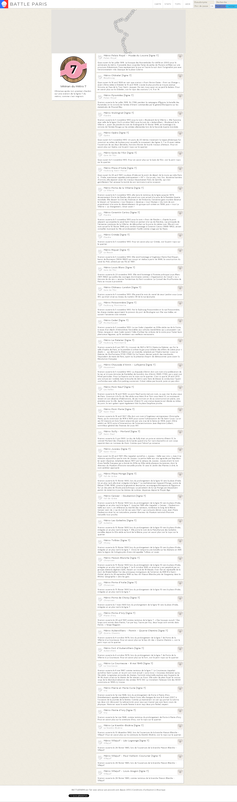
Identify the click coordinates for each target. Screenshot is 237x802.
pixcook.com (113, 790)
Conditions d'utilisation (143, 790)
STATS (168, 4)
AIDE (187, 4)
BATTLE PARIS (28, 4)
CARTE (158, 4)
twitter (231, 6)
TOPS (178, 4)
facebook (220, 6)
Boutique (161, 790)
